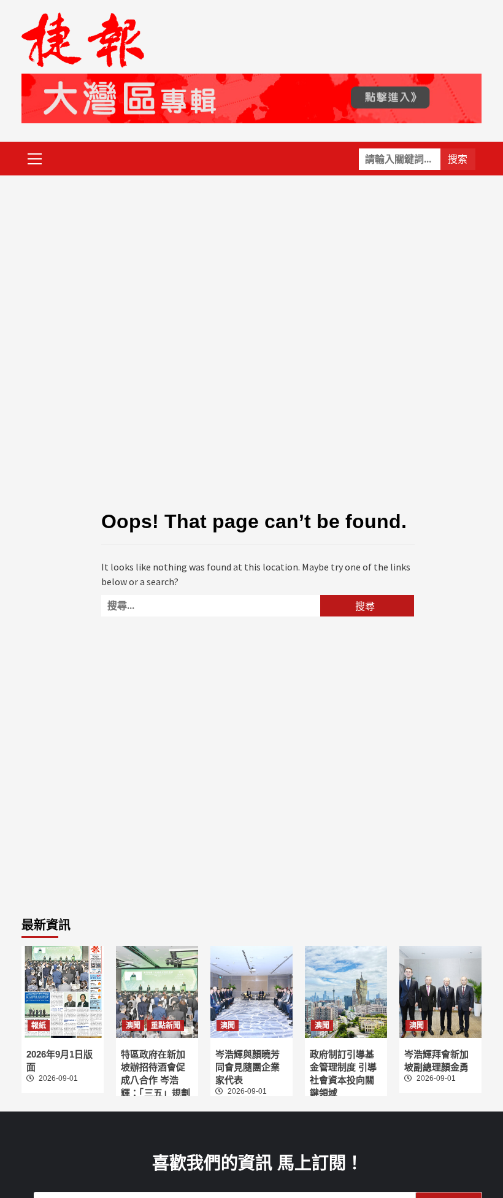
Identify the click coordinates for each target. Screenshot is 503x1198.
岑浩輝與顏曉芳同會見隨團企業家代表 (247, 1067)
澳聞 (133, 1025)
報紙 (38, 1025)
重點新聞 (165, 1025)
